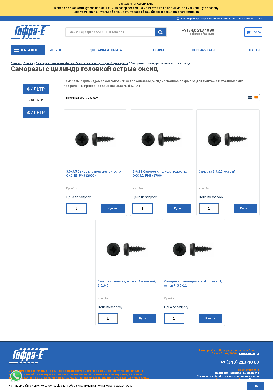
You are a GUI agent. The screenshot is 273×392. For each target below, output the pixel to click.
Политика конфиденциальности (237, 373)
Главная (16, 63)
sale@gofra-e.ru (202, 34)
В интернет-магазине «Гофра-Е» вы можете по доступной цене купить (82, 63)
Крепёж (28, 63)
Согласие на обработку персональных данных (228, 376)
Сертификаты (203, 49)
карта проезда (249, 353)
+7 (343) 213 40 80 (198, 30)
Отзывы (157, 49)
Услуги (55, 49)
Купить (113, 208)
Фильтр (36, 89)
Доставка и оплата (105, 49)
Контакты (252, 49)
